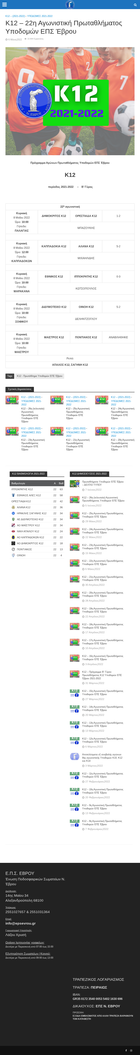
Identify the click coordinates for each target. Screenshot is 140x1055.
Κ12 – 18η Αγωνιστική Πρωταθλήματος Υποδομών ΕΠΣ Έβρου (102, 626)
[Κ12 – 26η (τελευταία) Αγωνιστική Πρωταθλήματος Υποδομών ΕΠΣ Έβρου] (12, 399)
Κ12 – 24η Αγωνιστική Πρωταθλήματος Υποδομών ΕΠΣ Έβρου (122, 413)
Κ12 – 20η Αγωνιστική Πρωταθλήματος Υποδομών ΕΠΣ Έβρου (122, 445)
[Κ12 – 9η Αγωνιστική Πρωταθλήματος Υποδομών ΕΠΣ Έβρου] (74, 807)
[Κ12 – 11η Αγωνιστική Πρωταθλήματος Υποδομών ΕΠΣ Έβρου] (74, 775)
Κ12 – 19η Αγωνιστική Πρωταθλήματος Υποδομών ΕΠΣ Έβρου (102, 610)
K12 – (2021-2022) (15, 16)
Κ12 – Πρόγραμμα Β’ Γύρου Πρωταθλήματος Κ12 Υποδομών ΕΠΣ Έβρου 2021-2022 (102, 675)
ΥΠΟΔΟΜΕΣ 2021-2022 (39, 16)
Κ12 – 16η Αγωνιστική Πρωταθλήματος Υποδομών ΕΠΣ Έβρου (102, 658)
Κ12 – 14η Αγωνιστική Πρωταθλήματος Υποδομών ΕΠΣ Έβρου (102, 708)
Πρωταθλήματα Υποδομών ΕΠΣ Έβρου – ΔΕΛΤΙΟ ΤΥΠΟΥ (103, 483)
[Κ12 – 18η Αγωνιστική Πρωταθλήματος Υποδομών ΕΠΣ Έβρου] (74, 626)
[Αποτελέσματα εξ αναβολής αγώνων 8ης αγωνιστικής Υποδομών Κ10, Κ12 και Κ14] (74, 756)
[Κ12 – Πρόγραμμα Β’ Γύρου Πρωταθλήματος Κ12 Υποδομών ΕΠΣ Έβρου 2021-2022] (74, 674)
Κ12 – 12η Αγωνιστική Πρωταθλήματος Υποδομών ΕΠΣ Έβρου (102, 740)
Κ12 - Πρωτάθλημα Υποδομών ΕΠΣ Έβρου (39, 376)
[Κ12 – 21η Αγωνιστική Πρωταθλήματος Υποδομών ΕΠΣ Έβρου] (56, 431)
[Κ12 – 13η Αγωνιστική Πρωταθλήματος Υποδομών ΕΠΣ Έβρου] (74, 724)
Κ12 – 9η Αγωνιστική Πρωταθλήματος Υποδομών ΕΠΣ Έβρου (102, 807)
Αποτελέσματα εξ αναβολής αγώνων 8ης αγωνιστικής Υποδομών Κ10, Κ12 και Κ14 (102, 757)
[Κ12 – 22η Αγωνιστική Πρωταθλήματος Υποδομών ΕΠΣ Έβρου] (74, 563)
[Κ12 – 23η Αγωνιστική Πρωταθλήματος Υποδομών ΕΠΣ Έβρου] (12, 431)
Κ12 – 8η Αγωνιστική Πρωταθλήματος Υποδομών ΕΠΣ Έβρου (102, 823)
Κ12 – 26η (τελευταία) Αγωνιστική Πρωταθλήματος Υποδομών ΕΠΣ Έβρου (32, 415)
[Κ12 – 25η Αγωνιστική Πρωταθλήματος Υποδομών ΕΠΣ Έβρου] (56, 399)
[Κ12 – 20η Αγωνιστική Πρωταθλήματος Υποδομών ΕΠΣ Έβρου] (101, 431)
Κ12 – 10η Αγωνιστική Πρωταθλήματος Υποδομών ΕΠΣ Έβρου (102, 791)
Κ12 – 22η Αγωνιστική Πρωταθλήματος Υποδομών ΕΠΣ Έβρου (102, 563)
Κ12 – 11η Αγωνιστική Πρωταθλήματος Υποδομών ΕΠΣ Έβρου (102, 775)
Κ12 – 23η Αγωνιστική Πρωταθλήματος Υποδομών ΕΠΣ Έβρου (33, 445)
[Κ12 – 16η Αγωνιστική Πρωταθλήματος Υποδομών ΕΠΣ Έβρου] (74, 658)
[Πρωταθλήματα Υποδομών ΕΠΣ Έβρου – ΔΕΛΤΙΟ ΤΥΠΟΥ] (74, 483)
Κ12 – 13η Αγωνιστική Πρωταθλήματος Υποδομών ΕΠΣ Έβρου (102, 724)
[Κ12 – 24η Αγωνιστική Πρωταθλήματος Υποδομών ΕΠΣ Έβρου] (101, 399)
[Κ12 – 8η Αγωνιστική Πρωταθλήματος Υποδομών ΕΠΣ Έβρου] (74, 823)
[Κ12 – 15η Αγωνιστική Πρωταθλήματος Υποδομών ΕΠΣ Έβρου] (74, 693)
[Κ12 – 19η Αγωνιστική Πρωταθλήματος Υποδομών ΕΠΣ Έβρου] (74, 610)
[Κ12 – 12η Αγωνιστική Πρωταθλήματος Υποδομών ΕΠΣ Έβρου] (74, 740)
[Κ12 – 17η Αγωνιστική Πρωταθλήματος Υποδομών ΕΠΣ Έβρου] (74, 642)
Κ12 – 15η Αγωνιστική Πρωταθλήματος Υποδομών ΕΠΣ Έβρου (102, 693)
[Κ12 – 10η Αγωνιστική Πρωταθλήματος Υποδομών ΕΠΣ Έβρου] (74, 791)
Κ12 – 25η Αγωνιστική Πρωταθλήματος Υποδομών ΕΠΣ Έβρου (78, 413)
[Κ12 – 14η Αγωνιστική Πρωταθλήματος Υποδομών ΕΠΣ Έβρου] (74, 708)
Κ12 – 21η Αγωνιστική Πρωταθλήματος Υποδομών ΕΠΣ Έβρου (78, 445)
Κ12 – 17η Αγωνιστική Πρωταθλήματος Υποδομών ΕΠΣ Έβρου (102, 642)
